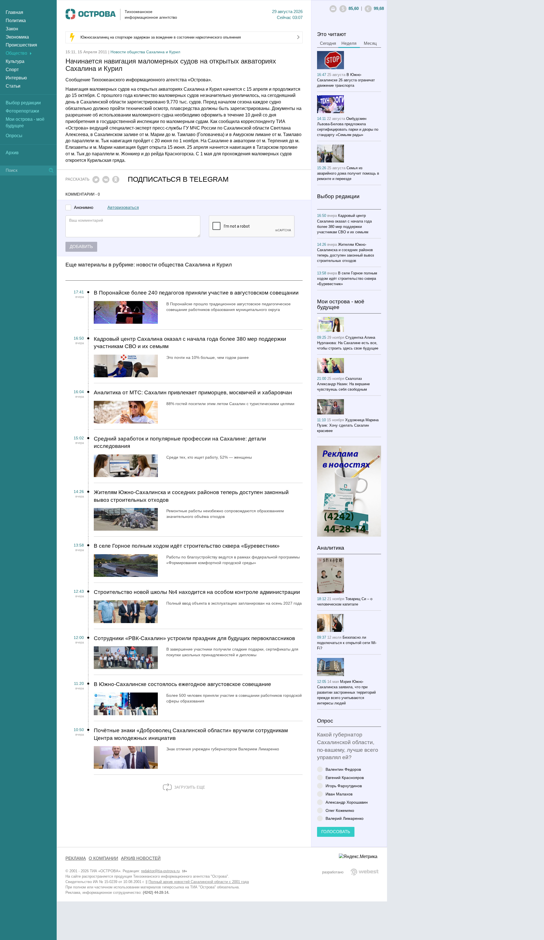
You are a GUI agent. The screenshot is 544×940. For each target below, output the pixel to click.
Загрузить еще (189, 787)
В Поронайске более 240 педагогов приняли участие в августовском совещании (196, 293)
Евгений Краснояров (345, 777)
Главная (14, 12)
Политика (16, 20)
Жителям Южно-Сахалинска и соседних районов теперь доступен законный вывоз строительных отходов (191, 496)
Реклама (75, 858)
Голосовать (335, 831)
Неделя (348, 43)
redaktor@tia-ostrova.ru (160, 871)
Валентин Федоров (343, 769)
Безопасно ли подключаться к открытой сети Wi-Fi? (347, 642)
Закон (12, 28)
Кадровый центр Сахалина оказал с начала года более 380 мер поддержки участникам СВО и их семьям (190, 343)
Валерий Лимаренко (345, 818)
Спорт (12, 69)
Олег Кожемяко (340, 810)
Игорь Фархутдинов (344, 786)
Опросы (14, 135)
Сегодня (328, 43)
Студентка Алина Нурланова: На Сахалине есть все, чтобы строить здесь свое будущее (347, 342)
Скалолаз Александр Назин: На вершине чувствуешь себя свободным (343, 383)
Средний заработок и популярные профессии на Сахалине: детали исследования (180, 442)
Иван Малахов (339, 794)
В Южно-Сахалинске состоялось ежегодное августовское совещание (182, 684)
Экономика (17, 37)
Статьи (13, 86)
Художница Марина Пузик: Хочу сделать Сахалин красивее (348, 425)
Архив (12, 152)
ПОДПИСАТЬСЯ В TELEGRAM (178, 179)
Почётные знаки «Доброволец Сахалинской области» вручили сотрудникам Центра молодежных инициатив (191, 734)
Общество (16, 53)
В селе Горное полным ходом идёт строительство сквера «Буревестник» (187, 546)
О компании (103, 858)
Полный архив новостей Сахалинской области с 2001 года (198, 882)
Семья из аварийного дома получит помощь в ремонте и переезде (348, 173)
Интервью (16, 77)
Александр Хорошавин (347, 802)
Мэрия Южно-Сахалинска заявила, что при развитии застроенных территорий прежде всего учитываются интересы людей (346, 692)
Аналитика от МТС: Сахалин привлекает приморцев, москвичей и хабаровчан (193, 392)
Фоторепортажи (22, 111)
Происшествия (21, 45)
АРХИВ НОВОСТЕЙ (141, 858)
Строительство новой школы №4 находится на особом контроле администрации (197, 592)
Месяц (370, 43)
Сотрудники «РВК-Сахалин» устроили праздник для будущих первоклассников (194, 638)
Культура (15, 61)
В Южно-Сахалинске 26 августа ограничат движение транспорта (346, 80)
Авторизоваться (123, 207)
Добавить (81, 246)
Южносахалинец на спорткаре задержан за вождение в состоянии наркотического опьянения (160, 37)
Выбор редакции (23, 102)
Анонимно (83, 208)
